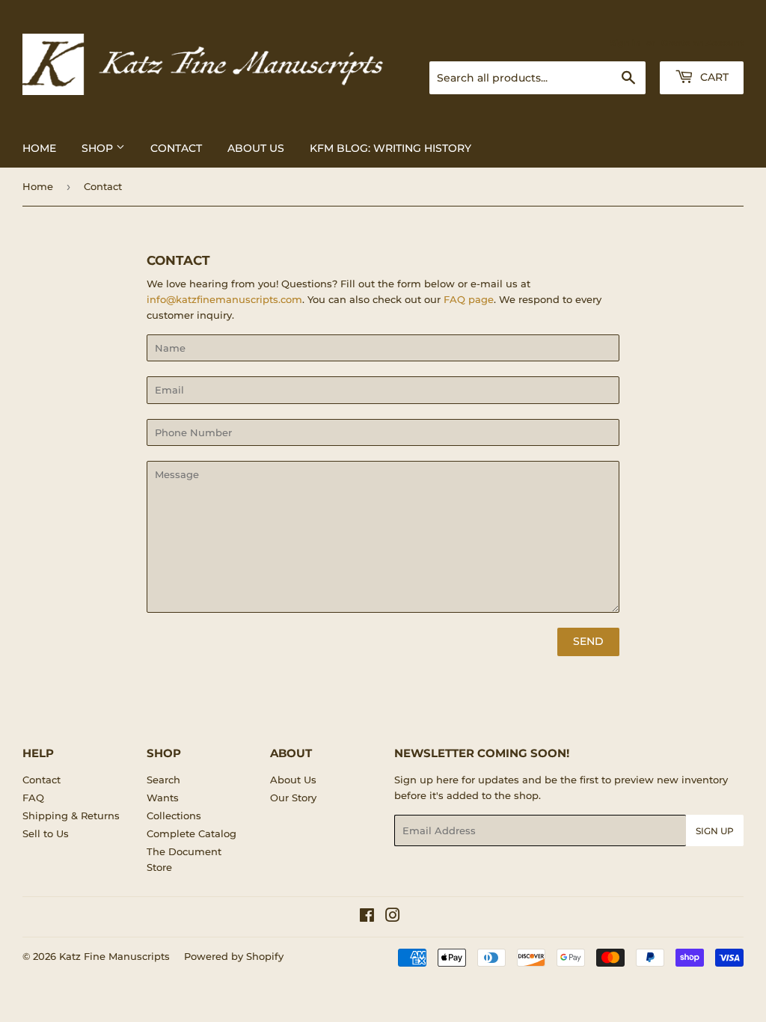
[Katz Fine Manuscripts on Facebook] (367, 917)
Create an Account (702, 42)
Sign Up (715, 830)
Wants (163, 798)
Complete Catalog (191, 833)
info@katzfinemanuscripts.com (224, 299)
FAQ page (469, 299)
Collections (174, 815)
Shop (99, 148)
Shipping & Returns (71, 815)
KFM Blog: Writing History (390, 148)
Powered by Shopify (234, 956)
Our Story (293, 798)
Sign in (625, 42)
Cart (713, 77)
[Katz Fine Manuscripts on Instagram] (392, 917)
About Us (255, 148)
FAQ (33, 798)
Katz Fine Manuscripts (114, 956)
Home (39, 148)
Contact (176, 148)
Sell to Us (45, 833)
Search (163, 780)
